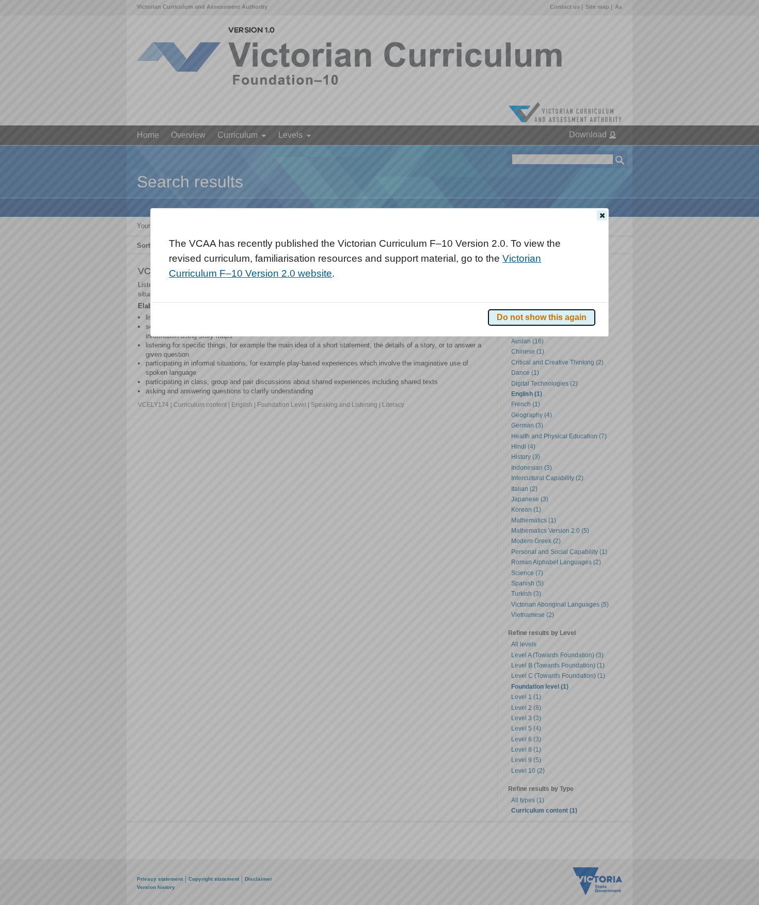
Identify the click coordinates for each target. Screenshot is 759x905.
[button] (602, 215)
